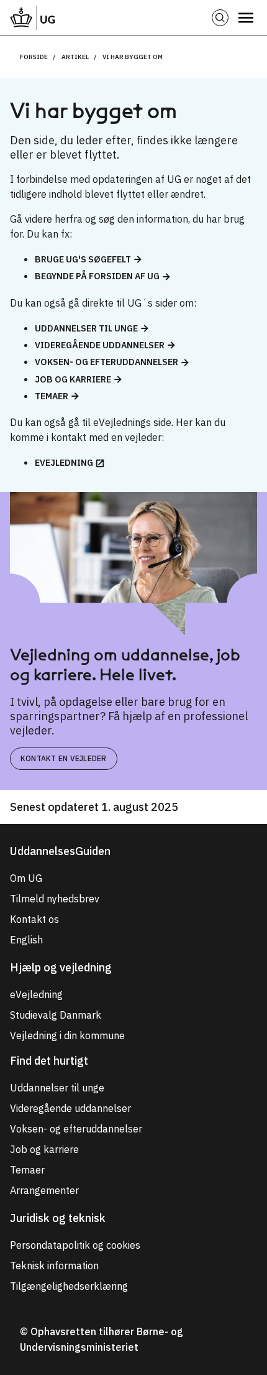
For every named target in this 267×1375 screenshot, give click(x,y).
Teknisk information (54, 1265)
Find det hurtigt (49, 1060)
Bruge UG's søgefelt (83, 259)
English (26, 939)
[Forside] (33, 17)
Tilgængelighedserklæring (69, 1286)
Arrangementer (44, 1190)
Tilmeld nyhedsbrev (54, 898)
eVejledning (64, 462)
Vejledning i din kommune (67, 1035)
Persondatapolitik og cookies (75, 1245)
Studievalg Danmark (55, 1015)
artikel (75, 57)
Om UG (26, 878)
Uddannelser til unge (86, 328)
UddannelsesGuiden (60, 851)
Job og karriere (73, 379)
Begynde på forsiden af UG (97, 276)
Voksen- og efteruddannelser (106, 362)
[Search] (220, 17)
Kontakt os (34, 919)
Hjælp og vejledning (61, 967)
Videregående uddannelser (100, 345)
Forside (34, 57)
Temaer (51, 396)
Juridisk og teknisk (58, 1218)
